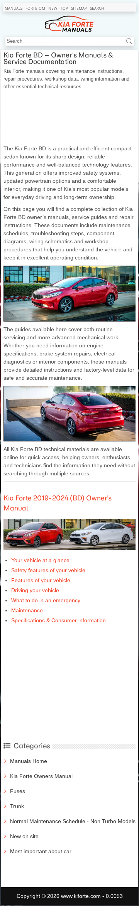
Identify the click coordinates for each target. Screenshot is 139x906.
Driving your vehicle (35, 590)
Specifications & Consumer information (58, 620)
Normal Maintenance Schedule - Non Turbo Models (73, 821)
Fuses (17, 791)
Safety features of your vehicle (48, 570)
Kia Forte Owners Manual (41, 776)
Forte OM (35, 8)
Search (97, 8)
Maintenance (27, 610)
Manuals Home (28, 761)
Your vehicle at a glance (40, 560)
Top (64, 8)
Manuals (13, 8)
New (52, 8)
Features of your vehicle (40, 580)
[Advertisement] (69, 117)
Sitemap (79, 8)
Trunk (17, 806)
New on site (24, 836)
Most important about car (40, 851)
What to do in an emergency (45, 600)
